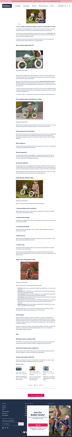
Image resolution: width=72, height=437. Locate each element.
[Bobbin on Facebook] (5, 428)
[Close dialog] (69, 407)
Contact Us (4, 407)
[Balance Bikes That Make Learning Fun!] (29, 68)
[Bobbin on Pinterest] (7, 428)
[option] (36, 1)
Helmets (34, 6)
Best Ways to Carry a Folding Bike (48, 373)
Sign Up (38, 425)
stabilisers (25, 163)
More (52, 6)
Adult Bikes (26, 6)
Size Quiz (61, 5)
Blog (3, 409)
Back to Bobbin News (37, 395)
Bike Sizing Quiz (5, 415)
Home (19, 24)
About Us (4, 406)
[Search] (67, 6)
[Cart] (69, 6)
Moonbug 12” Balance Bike (21, 70)
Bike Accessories (43, 6)
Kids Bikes (17, 6)
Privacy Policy (4, 413)
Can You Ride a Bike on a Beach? (21, 373)
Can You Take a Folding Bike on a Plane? (36, 373)
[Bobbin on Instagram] (3, 428)
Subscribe (21, 424)
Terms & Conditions (5, 411)
